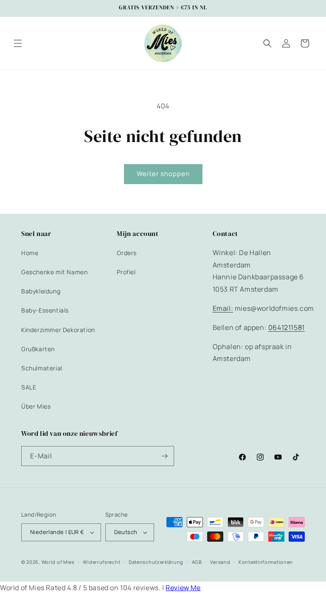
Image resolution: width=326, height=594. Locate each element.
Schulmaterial (41, 368)
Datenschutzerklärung (156, 562)
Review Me (183, 587)
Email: (223, 308)
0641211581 (286, 327)
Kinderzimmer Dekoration (58, 330)
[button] (17, 43)
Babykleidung (40, 291)
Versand (220, 562)
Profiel (126, 272)
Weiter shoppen (163, 173)
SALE (28, 387)
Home (29, 253)
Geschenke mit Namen (54, 272)
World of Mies (58, 562)
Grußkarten (38, 349)
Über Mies (36, 406)
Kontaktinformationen (266, 562)
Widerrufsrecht (101, 562)
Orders (127, 253)
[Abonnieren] (164, 456)
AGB (197, 562)
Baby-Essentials (45, 310)
